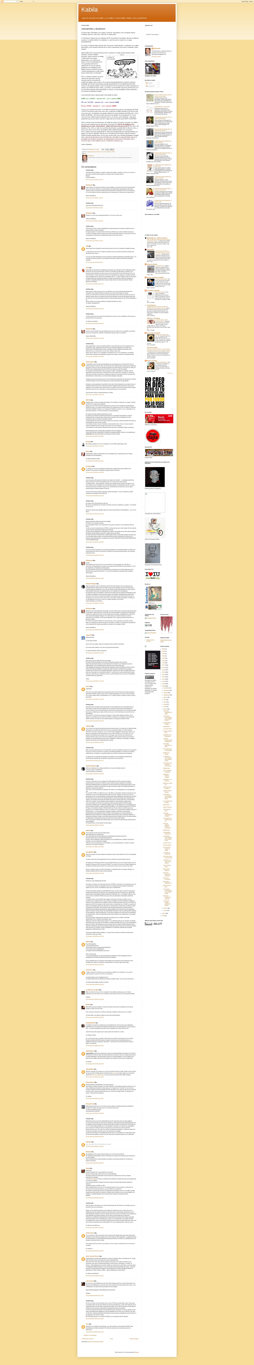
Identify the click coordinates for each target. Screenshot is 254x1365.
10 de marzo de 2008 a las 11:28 (94, 436)
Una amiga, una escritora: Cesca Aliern (167, 764)
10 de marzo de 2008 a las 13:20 (95, 681)
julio (165, 699)
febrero (166, 908)
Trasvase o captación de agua (167, 712)
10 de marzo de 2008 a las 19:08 (95, 1017)
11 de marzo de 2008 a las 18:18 (94, 1318)
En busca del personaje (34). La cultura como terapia (163, 153)
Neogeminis (150, 249)
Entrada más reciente (87, 1339)
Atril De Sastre (90, 1233)
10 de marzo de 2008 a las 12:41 (95, 555)
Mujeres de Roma (152, 360)
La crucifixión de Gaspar (167, 801)
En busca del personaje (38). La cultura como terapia (163, 189)
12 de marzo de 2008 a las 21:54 (95, 1332)
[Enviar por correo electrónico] (106, 149)
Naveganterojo (90, 1104)
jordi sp (88, 686)
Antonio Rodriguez (91, 583)
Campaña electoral (91, 151)
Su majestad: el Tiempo (167, 723)
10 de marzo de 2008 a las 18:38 (95, 999)
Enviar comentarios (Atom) (96, 1341)
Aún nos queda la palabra (167, 771)
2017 (163, 665)
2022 (163, 653)
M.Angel (88, 441)
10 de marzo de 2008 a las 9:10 (94, 179)
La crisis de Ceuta (159, 265)
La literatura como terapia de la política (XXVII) (167, 718)
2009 (163, 683)
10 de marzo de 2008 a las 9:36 (94, 221)
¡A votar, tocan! (167, 843)
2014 (163, 672)
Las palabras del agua (153, 290)
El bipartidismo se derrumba (162, 106)
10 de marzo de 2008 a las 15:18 (95, 773)
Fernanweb (89, 466)
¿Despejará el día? (167, 810)
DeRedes (88, 1142)
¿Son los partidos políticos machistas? (167, 825)
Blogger (137, 1352)
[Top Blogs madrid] (150, 618)
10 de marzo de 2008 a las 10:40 (95, 356)
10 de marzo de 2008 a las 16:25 (95, 825)
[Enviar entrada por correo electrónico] (102, 149)
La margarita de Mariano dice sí (167, 820)
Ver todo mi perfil (156, 56)
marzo (165, 709)
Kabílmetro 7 (166, 804)
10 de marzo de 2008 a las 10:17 (95, 284)
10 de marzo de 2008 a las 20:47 (95, 1163)
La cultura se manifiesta (166, 853)
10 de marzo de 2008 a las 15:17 (95, 760)
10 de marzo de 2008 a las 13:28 (95, 699)
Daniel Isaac (89, 970)
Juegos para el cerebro (150, 640)
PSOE (113, 151)
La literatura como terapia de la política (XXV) (167, 796)
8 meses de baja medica (161, 279)
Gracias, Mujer (167, 845)
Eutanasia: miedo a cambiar (166, 776)
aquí (114, 1073)
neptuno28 (89, 635)
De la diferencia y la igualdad (167, 749)
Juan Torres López (152, 347)
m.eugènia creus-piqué (92, 990)
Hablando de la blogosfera (167, 735)
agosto (165, 697)
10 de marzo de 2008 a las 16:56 (95, 846)
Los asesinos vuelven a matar (166, 849)
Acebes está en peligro (167, 791)
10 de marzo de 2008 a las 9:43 (94, 240)
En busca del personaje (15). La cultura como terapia (163, 95)
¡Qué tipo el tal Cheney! (167, 787)
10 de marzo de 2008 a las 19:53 (95, 1077)
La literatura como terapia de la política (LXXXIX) (162, 177)
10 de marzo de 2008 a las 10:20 (95, 308)
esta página (93, 1179)
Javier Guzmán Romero (92, 1256)
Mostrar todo (170, 373)
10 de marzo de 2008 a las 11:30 (94, 446)
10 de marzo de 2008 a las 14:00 (95, 742)
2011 (163, 679)
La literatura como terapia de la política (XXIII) (167, 891)
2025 (163, 649)
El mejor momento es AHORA (155, 277)
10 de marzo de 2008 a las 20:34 (95, 1136)
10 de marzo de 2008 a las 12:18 (95, 495)
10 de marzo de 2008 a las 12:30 (95, 514)
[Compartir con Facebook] (111, 149)
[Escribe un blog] (108, 149)
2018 (163, 663)
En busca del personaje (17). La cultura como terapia (163, 118)
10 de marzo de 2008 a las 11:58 (94, 472)
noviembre (167, 690)
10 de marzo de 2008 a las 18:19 (95, 964)
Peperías (109, 151)
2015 (163, 670)
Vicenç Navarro (151, 305)
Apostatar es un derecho (167, 780)
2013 (163, 674)
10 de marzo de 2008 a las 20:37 (95, 1146)
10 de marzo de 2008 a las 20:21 (95, 1098)
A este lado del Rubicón (153, 333)
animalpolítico (90, 852)
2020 (163, 658)
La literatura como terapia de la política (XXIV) (167, 838)
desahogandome (90, 1023)
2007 (163, 913)
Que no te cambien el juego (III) (167, 874)
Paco (87, 1324)
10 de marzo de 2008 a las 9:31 (94, 207)
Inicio (111, 1339)
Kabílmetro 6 (166, 830)
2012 (163, 676)
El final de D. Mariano (166, 869)
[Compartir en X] (110, 149)
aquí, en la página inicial (98, 1075)
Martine (88, 1004)
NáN (87, 246)
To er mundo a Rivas (167, 866)
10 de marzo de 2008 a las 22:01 (95, 1227)
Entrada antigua (134, 1339)
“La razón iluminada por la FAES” (167, 815)
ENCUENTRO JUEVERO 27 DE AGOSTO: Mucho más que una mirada (162, 253)
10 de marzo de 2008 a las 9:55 (94, 262)
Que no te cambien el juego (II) (167, 897)
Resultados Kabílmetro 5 (167, 882)
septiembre (167, 695)
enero (165, 910)
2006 (163, 915)
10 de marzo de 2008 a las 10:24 (95, 323)
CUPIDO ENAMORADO (161, 362)
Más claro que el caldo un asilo (167, 857)
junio (165, 702)
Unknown (88, 726)
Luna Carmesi (90, 1281)
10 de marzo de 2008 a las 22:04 (95, 1251)
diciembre (166, 688)
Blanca (88, 451)
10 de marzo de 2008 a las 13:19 (95, 653)
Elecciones (99, 151)
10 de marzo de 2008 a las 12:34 (95, 542)
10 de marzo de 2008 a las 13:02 (95, 629)
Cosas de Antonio (152, 264)
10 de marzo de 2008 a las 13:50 (95, 721)
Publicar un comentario (90, 1335)
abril (165, 706)
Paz (105, 151)
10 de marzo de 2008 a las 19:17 (95, 1045)
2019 (163, 660)
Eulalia (88, 1168)
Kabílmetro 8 (166, 768)
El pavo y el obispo (166, 753)
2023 (163, 651)
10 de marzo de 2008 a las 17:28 (95, 873)
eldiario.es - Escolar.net (153, 318)
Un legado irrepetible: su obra (167, 745)
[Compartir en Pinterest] (113, 149)
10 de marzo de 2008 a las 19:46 (95, 1064)
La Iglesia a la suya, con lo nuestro (167, 861)
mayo (165, 704)
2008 (163, 686)
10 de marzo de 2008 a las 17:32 (95, 936)
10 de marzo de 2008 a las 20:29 (95, 1113)
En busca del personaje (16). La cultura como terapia (163, 129)
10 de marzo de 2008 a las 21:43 (95, 1197)
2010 (163, 681)
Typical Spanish (167, 807)
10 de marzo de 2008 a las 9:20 (94, 198)
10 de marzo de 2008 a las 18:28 (95, 984)
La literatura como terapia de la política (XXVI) (167, 758)
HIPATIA (88, 400)
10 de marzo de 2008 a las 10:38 (95, 338)
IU (103, 151)
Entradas (149, 83)
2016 (163, 667)
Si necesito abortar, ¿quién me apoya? (166, 903)
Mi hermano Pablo (159, 292)
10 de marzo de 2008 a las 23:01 (95, 1275)
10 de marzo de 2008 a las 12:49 (95, 578)
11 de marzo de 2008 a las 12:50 (94, 1295)
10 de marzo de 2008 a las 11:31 (94, 461)
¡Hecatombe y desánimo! (167, 833)
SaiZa (87, 267)
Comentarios (150, 86)
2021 (163, 656)
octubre (166, 692)
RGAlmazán (89, 185)
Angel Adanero (90, 362)
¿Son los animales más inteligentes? (167, 740)
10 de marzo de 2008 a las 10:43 (95, 394)
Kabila (89, 9)
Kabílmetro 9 (166, 726)
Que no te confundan (166, 878)
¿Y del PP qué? (167, 729)
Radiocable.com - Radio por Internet (157, 238)
